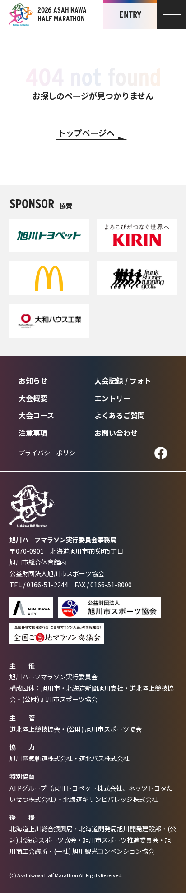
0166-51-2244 (47, 584)
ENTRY (130, 14)
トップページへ (86, 132)
